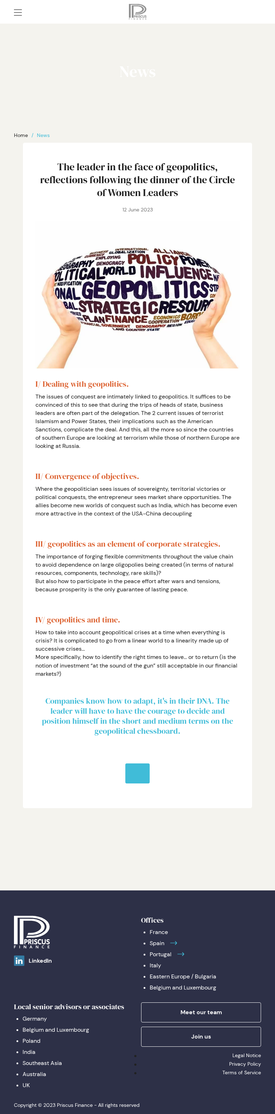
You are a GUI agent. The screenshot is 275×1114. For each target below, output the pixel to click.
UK (26, 1085)
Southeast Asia (42, 1063)
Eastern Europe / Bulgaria (183, 976)
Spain (157, 943)
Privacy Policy (245, 1064)
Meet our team (201, 1012)
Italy (155, 965)
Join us (201, 1036)
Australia (34, 1074)
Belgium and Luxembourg (183, 987)
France (159, 932)
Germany (35, 1018)
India (29, 1052)
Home (21, 135)
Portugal (161, 954)
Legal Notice (246, 1055)
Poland (31, 1041)
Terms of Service (241, 1072)
